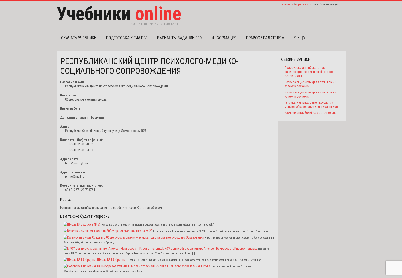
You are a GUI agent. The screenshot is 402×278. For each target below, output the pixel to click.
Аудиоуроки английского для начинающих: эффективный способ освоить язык (309, 72)
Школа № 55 (92, 224)
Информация (224, 37)
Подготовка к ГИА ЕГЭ (127, 37)
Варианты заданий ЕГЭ (179, 37)
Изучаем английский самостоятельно (311, 112)
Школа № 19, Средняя (112, 260)
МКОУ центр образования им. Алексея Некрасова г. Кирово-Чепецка (210, 248)
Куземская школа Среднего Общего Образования (170, 237)
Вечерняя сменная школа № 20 (131, 231)
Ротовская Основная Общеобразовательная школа (174, 266)
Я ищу (299, 37)
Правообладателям (265, 37)
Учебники (287, 4)
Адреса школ (303, 4)
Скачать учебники (79, 37)
